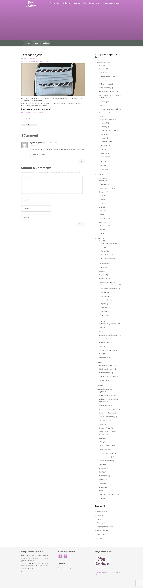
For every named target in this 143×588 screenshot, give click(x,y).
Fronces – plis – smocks (107, 453)
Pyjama (103, 304)
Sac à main (104, 157)
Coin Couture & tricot (106, 188)
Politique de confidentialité (30, 572)
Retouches (102, 487)
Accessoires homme (106, 365)
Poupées (102, 275)
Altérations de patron (106, 395)
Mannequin (102, 468)
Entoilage (102, 442)
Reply (81, 161)
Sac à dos (103, 153)
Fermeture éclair (104, 449)
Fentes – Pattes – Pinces (107, 446)
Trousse (101, 169)
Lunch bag (104, 145)
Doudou (101, 267)
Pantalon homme (105, 373)
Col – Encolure (103, 420)
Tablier (101, 162)
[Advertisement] (71, 24)
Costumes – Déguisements (108, 324)
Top (100, 354)
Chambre (102, 184)
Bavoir (102, 247)
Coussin (101, 192)
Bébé (100, 241)
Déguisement (103, 263)
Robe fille (103, 307)
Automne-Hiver (102, 512)
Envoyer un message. (65, 568)
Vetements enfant (105, 282)
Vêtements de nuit (105, 358)
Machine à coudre (105, 457)
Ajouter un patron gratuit (112, 3)
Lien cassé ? (27, 118)
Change (103, 251)
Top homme (103, 380)
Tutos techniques (103, 389)
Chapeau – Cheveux (105, 76)
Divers (101, 199)
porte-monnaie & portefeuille (109, 109)
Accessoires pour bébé (108, 243)
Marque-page (103, 102)
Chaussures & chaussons (109, 289)
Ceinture (101, 73)
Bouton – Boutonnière (106, 413)
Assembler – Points (105, 405)
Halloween (100, 515)
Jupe (100, 328)
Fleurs (101, 203)
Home (28, 43)
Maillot (101, 331)
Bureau (101, 181)
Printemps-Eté (102, 523)
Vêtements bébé (106, 258)
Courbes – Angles (105, 428)
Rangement (103, 218)
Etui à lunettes (103, 80)
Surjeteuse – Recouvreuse (107, 495)
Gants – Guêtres (104, 88)
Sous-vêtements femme (107, 350)
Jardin (100, 207)
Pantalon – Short (104, 343)
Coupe (101, 424)
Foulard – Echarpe (105, 84)
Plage (100, 105)
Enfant (99, 238)
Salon (100, 230)
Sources (77, 3)
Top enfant (104, 311)
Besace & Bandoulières (38, 61)
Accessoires (25, 61)
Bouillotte (102, 69)
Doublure (102, 438)
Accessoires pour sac (107, 119)
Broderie (100, 174)
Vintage (99, 538)
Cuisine (101, 196)
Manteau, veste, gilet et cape (108, 335)
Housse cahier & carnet (107, 91)
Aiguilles (101, 392)
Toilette (101, 166)
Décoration (101, 178)
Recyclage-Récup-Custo (105, 527)
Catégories (66, 3)
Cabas (102, 134)
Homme (99, 363)
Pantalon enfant (105, 296)
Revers (101, 491)
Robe (100, 346)
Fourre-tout (104, 142)
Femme (99, 321)
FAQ (84, 3)
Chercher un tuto (94, 3)
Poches (101, 479)
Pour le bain (104, 300)
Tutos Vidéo (101, 534)
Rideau (101, 222)
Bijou (100, 65)
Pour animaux (103, 113)
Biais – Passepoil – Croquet (108, 409)
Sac (48, 61)
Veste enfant (104, 315)
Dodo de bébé (105, 255)
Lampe (101, 211)
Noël (100, 215)
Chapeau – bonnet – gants (109, 285)
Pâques (99, 519)
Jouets (101, 271)
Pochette (103, 149)
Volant (101, 498)
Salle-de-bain (103, 226)
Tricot (99, 385)
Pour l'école (103, 279)
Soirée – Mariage (102, 530)
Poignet (101, 483)
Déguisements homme (106, 369)
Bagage (103, 123)
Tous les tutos (55, 3)
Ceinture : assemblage (106, 417)
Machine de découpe (106, 461)
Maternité (102, 339)
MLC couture (31, 59)
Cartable (103, 138)
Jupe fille (103, 292)
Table (100, 233)
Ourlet (101, 472)
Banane (103, 127)
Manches (102, 464)
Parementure (103, 476)
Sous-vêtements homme (107, 376)
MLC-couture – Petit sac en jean (32, 112)
